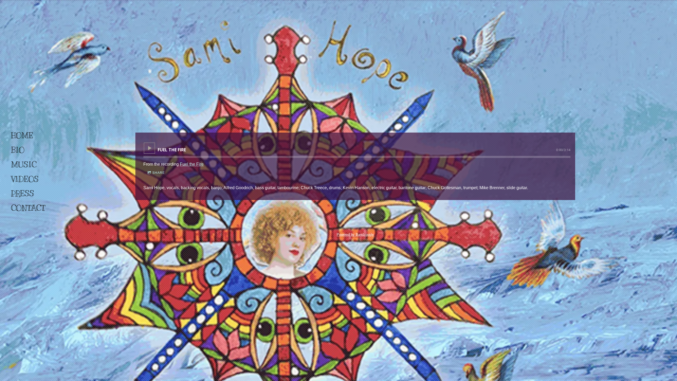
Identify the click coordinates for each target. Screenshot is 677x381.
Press (22, 193)
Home (22, 135)
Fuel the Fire (192, 164)
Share (158, 173)
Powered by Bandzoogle (355, 235)
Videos (25, 179)
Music (23, 164)
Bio (17, 150)
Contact (28, 208)
